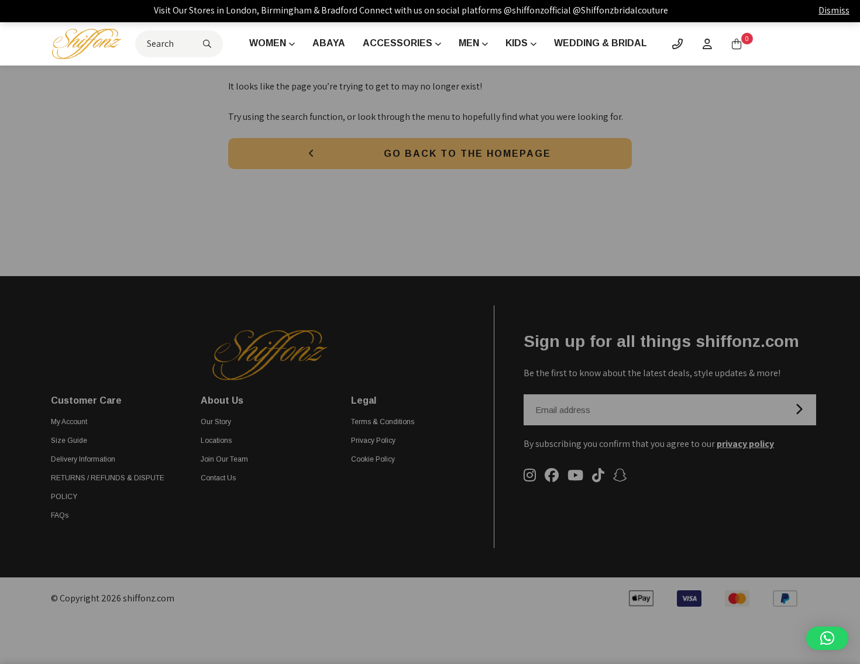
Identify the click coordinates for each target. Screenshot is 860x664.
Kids (516, 43)
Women (267, 43)
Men (469, 43)
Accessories (397, 43)
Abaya (328, 43)
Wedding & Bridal (600, 43)
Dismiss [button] (833, 10)
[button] (827, 638)
